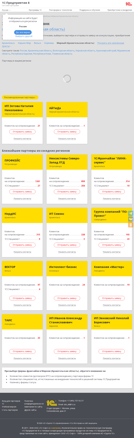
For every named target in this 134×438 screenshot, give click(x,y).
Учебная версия (9, 406)
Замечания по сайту (33, 406)
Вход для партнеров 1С (11, 402)
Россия (23, 50)
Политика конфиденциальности (34, 402)
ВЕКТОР (10, 267)
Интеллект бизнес (63, 267)
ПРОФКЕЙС (12, 160)
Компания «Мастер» (109, 267)
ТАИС (8, 320)
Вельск (37, 43)
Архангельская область (40, 50)
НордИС (10, 214)
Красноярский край (106, 50)
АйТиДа (55, 108)
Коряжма (49, 43)
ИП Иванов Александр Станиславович (65, 320)
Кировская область (85, 50)
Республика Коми (42, 53)
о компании (55, 428)
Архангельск (8, 43)
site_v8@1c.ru (69, 404)
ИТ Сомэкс (56, 214)
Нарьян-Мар (24, 43)
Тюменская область (62, 53)
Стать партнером (10, 410)
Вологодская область (64, 50)
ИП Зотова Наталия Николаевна (19, 108)
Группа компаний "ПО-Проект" (111, 214)
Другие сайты (30, 410)
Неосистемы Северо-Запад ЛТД (64, 160)
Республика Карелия (21, 53)
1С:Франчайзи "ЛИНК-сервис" (110, 160)
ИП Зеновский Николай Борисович (111, 320)
